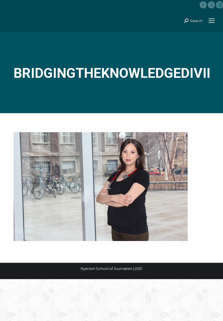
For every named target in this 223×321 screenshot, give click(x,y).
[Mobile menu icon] (211, 20)
